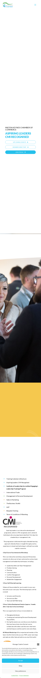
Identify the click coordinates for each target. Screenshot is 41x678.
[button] (38, 644)
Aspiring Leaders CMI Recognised (17, 482)
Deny (20, 666)
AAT (7, 507)
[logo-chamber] (8, 3)
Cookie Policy (14, 675)
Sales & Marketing (12, 500)
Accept (20, 660)
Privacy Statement (24, 675)
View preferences (20, 671)
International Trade (13, 492)
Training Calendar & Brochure (16, 479)
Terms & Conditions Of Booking (17, 514)
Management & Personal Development (19, 496)
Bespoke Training (12, 511)
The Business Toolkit (13, 503)
